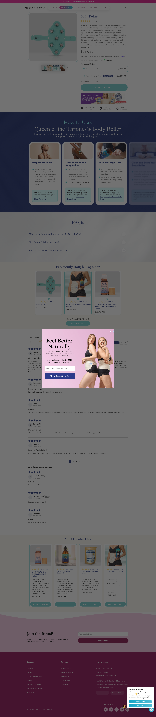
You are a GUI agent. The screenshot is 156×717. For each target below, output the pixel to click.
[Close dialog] (112, 331)
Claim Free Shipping (60, 376)
